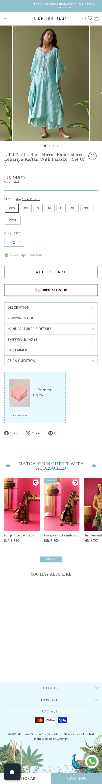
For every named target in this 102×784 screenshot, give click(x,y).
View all (51, 559)
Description (18, 307)
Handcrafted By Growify (51, 738)
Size (22, 199)
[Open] (12, 771)
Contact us (34, 255)
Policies (50, 687)
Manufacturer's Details (29, 329)
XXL (87, 208)
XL (73, 208)
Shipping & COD (21, 318)
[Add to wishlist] (92, 156)
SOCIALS (49, 711)
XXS (12, 208)
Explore (49, 699)
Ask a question (21, 361)
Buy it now (76, 778)
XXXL (13, 220)
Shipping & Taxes (22, 339)
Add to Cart (19, 415)
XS (26, 208)
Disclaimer (17, 350)
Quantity (13, 233)
